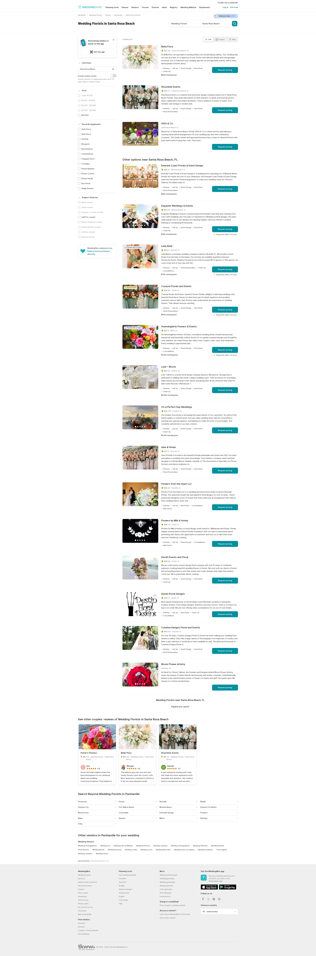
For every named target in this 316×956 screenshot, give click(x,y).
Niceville (163, 801)
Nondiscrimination (85, 886)
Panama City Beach (208, 807)
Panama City (83, 807)
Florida (108, 15)
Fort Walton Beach (126, 807)
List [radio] (209, 39)
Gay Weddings (83, 934)
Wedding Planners (143, 846)
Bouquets (85, 144)
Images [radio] (222, 39)
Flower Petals (87, 178)
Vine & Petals (168, 447)
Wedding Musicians (163, 850)
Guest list (122, 882)
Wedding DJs (105, 846)
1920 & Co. (167, 123)
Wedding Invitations (205, 850)
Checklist (122, 879)
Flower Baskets (88, 168)
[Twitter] (208, 899)
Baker (80, 818)
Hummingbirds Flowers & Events (179, 326)
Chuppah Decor (88, 159)
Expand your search (180, 706)
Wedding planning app (168, 875)
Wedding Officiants (200, 846)
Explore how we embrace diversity (98, 252)
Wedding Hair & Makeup (123, 846)
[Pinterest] (214, 899)
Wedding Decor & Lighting (184, 850)
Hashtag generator (167, 879)
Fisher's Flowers (89, 752)
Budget (122, 886)
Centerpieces (87, 154)
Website (188, 7)
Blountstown (83, 812)
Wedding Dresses (115, 850)
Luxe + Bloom (168, 366)
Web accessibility (84, 914)
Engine (121, 896)
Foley (80, 824)
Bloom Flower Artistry (173, 664)
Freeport (204, 812)
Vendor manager (125, 889)
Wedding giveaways (167, 882)
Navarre (122, 818)
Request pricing (225, 70)
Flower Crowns (87, 173)
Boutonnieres (87, 149)
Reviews (81, 927)
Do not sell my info (85, 907)
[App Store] (209, 889)
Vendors (135, 7)
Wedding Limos (146, 850)
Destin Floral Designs (173, 593)
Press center (83, 893)
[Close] (114, 40)
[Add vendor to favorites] (154, 48)
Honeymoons (165, 896)
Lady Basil (166, 246)
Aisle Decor (86, 129)
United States (212, 912)
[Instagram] (219, 899)
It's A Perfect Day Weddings (176, 407)
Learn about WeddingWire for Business (175, 914)
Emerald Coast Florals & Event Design (182, 165)
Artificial (84, 139)
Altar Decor (86, 134)
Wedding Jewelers (85, 854)
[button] (113, 69)
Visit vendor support (167, 918)
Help (121, 904)
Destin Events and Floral (174, 557)
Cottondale (123, 812)
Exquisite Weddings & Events (177, 205)
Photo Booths (83, 850)
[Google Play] (227, 889)
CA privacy (82, 911)
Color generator (166, 889)
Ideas (164, 7)
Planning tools (112, 7)
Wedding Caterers (160, 846)
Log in (225, 7)
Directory (81, 923)
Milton (162, 818)
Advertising (82, 896)
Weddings (82, 15)
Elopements (204, 7)
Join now (234, 7)
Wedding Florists (95, 15)
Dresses (155, 7)
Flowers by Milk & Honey (174, 520)
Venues (125, 7)
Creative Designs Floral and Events (180, 627)
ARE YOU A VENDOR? (229, 3)
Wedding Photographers (87, 846)
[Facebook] (203, 899)
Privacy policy (83, 904)
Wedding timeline (166, 886)
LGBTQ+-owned (88, 217)
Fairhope (203, 818)
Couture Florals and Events (176, 286)
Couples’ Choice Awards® (88, 930)
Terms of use (83, 900)
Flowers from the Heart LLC (176, 483)
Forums (145, 7)
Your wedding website (127, 875)
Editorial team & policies (87, 882)
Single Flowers (87, 188)
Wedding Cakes (131, 850)
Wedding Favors (102, 854)
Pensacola (82, 801)
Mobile (203, 801)
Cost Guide (123, 900)
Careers (81, 889)
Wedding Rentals (217, 846)
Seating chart (124, 893)
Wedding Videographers (180, 846)
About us (81, 879)
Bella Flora (167, 46)
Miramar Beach (165, 807)
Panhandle (118, 15)
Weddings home (84, 875)
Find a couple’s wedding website (172, 905)
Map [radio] (234, 39)
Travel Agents (221, 850)
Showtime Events (170, 86)
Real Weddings (165, 893)
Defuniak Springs (166, 812)
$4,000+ (85, 115)
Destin (121, 801)
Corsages (85, 164)
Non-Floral (85, 183)
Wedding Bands (98, 850)
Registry (174, 7)
